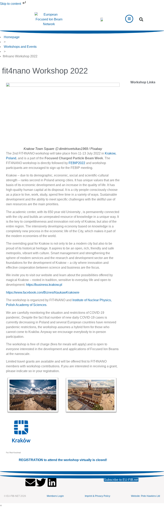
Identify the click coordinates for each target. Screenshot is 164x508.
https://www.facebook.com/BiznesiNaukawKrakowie (42, 292)
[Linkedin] (52, 482)
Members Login (55, 496)
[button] (141, 19)
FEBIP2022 (77, 163)
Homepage (12, 37)
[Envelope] (30, 482)
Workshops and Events (20, 46)
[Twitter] (41, 482)
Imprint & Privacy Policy (97, 496)
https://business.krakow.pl (44, 284)
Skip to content (11, 3)
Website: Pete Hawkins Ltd (145, 496)
